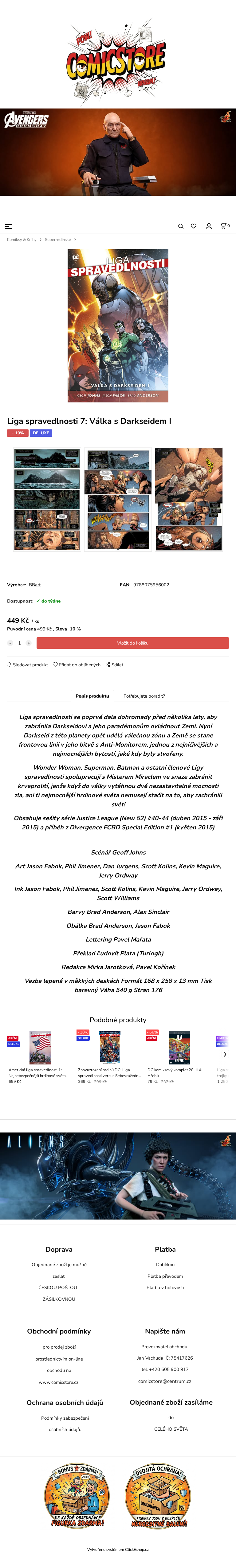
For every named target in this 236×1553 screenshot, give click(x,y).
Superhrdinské (58, 239)
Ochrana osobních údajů (64, 1402)
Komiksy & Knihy (22, 239)
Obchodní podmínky (59, 1331)
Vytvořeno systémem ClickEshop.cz (118, 1549)
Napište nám (165, 1331)
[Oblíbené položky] (193, 226)
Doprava (59, 1249)
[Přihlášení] (208, 226)
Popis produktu (92, 696)
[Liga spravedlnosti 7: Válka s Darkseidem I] (118, 325)
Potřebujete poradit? (144, 696)
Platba (165, 1249)
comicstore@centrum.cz (164, 1381)
